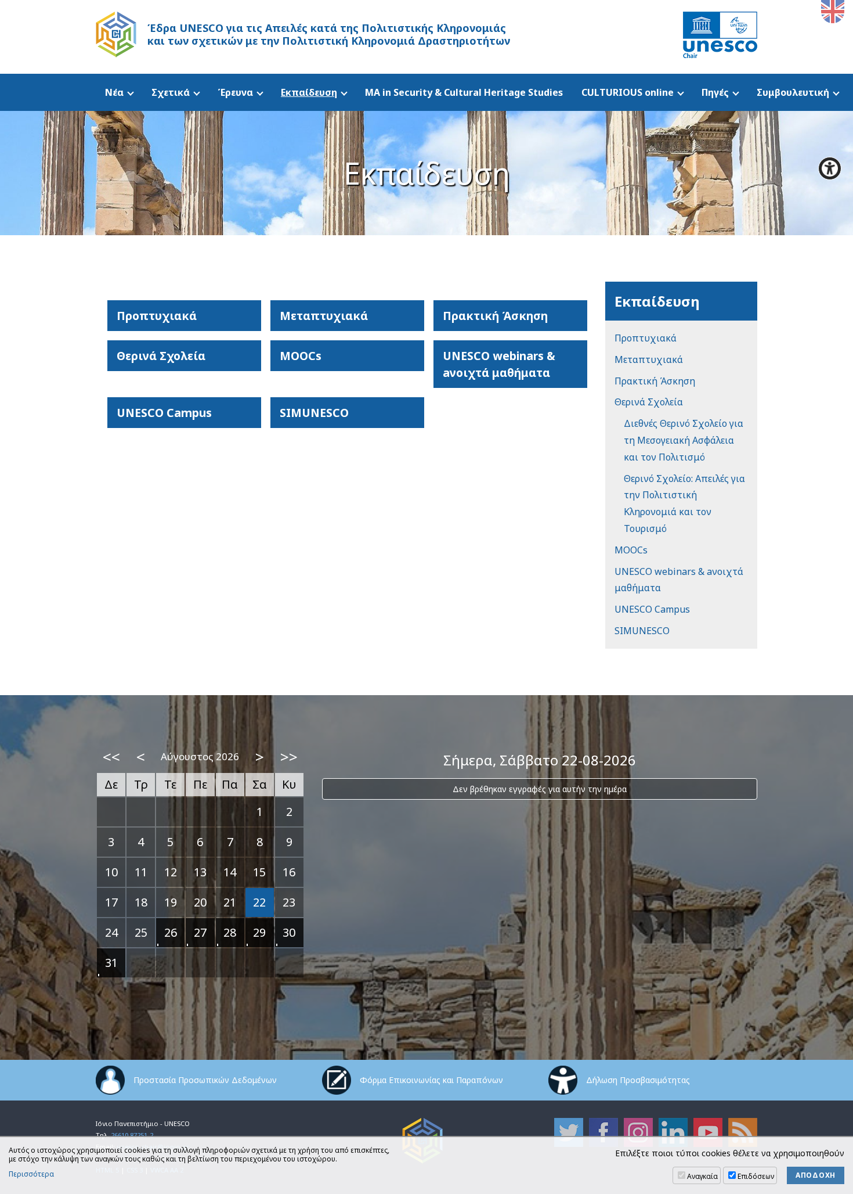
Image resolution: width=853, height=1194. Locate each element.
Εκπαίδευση (309, 92)
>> (289, 756)
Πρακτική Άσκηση (495, 315)
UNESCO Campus (164, 412)
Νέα (114, 92)
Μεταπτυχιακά (324, 315)
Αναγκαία (702, 1176)
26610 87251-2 (132, 1135)
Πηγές (715, 92)
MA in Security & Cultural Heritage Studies (464, 92)
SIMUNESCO (314, 412)
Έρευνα (235, 92)
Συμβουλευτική (793, 92)
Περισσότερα (31, 1174)
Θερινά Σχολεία (161, 356)
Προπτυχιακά (157, 315)
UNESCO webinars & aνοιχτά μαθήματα (499, 364)
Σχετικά (170, 92)
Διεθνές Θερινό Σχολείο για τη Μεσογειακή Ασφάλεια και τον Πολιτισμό (683, 440)
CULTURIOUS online (627, 92)
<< (111, 756)
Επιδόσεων (756, 1176)
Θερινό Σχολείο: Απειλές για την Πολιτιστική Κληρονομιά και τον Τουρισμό (684, 503)
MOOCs (300, 356)
